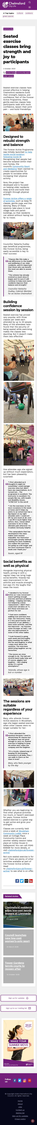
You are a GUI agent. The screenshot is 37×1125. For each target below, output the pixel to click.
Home (20, 1101)
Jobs (20, 1107)
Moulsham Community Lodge (16, 832)
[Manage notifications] (32, 1121)
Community (8, 29)
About (20, 1104)
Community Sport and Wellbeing (16, 167)
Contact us (20, 1110)
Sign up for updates (16, 998)
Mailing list (20, 1113)
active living (10, 73)
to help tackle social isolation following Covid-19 (17, 154)
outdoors (29, 13)
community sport (23, 73)
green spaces (8, 16)
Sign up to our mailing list (16, 1008)
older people (9, 76)
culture (20, 13)
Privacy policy (20, 1119)
